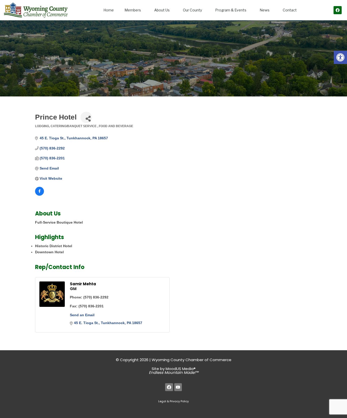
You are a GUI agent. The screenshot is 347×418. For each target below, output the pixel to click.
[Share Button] (86, 117)
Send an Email (82, 315)
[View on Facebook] (39, 194)
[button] (340, 57)
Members (132, 10)
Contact (290, 10)
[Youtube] (178, 387)
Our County (192, 10)
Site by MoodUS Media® (173, 370)
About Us (162, 10)
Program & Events (230, 10)
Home (108, 10)
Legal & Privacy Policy (173, 401)
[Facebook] (338, 10)
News (265, 10)
